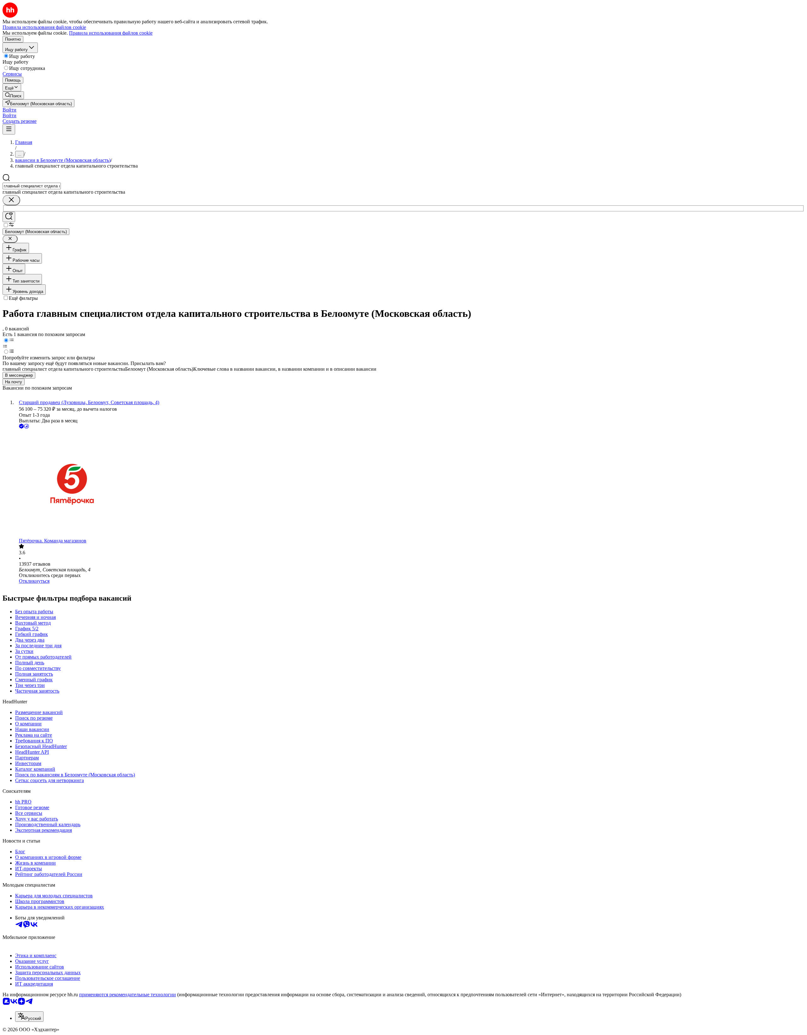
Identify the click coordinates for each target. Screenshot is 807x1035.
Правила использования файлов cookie (111, 33)
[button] (9, 109)
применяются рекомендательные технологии (127, 994)
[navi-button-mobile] (9, 129)
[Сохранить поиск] (9, 217)
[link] (13, 95)
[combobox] (32, 186)
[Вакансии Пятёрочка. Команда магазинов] (410, 484)
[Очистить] (11, 200)
